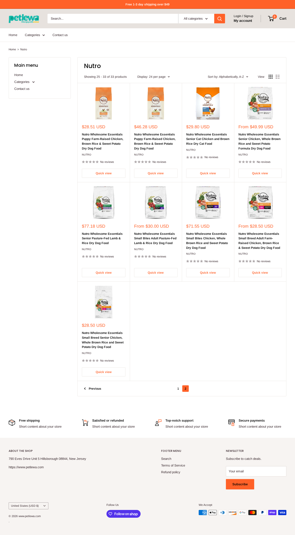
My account (243, 20)
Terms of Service (173, 465)
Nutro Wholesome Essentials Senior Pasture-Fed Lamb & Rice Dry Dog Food (102, 238)
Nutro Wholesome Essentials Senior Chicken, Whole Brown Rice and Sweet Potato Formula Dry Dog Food (259, 141)
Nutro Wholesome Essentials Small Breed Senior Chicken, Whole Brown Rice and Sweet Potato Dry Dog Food (103, 340)
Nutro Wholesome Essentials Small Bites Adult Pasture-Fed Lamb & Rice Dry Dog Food (155, 238)
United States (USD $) (25, 505)
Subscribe (240, 484)
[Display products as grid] (271, 77)
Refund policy (170, 472)
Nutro (23, 49)
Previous (95, 388)
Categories (32, 35)
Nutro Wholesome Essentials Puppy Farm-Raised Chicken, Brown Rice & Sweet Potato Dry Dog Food (102, 141)
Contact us (60, 35)
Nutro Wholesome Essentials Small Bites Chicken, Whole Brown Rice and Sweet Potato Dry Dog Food (207, 240)
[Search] (219, 18)
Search (166, 458)
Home (13, 35)
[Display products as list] (278, 77)
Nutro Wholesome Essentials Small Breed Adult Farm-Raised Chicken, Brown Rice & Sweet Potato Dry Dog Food (259, 240)
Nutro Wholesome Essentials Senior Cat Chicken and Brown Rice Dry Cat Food (207, 139)
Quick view (104, 173)
